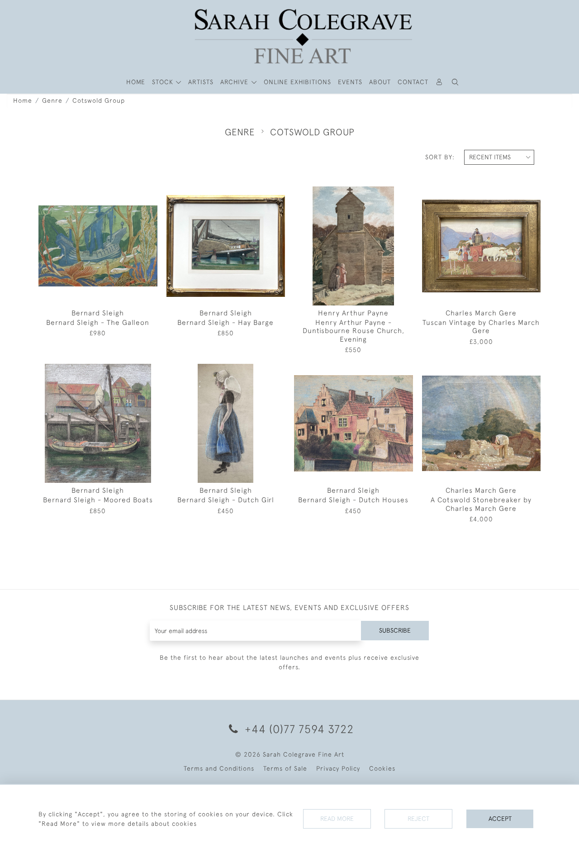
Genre (52, 100)
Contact (413, 82)
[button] (455, 82)
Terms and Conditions (219, 768)
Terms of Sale (285, 768)
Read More (337, 818)
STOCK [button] (164, 82)
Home (22, 100)
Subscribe (395, 630)
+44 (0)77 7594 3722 (298, 728)
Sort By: (440, 157)
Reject (418, 818)
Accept (500, 818)
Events (350, 82)
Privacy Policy (338, 768)
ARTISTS (201, 82)
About (380, 82)
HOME (135, 82)
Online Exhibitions (297, 82)
